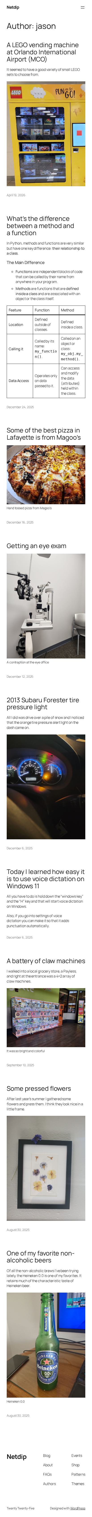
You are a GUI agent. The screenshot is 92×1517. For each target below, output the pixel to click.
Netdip (13, 7)
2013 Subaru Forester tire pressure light (43, 703)
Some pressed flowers (39, 1088)
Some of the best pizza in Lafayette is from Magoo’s (44, 434)
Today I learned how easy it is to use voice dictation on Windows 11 (46, 879)
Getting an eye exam (36, 545)
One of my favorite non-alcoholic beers (41, 1257)
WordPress (77, 1508)
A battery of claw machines (46, 960)
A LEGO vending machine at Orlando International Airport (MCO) (43, 52)
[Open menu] (82, 7)
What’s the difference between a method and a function (40, 225)
